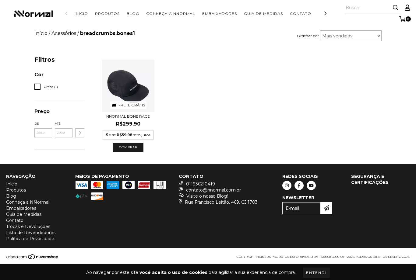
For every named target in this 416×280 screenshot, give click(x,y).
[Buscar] (395, 7)
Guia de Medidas (263, 13)
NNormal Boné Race (128, 116)
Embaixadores (219, 13)
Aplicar (79, 132)
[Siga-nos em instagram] (286, 185)
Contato (300, 13)
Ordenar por (308, 35)
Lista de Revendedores (30, 232)
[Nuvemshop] (32, 259)
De (36, 124)
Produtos (107, 13)
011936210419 (200, 184)
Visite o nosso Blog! (207, 196)
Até (58, 124)
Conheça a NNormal (170, 13)
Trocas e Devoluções (28, 226)
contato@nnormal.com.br (213, 190)
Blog (133, 13)
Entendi (316, 272)
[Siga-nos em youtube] (311, 185)
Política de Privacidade (30, 238)
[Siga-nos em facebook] (299, 185)
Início (81, 13)
